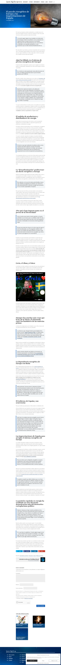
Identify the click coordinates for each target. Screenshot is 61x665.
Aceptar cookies (32, 660)
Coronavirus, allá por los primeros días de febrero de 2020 (30, 79)
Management (25, 2)
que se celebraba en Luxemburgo (30, 456)
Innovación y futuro (32, 555)
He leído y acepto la (25, 598)
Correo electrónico (19, 588)
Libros (46, 2)
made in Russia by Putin (30, 332)
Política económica (39, 555)
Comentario (18, 573)
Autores (10, 656)
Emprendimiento (37, 2)
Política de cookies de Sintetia (40, 663)
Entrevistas (19, 2)
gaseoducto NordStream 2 (21, 379)
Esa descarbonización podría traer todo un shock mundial (28, 197)
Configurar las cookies (54, 660)
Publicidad (11, 658)
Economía (31, 2)
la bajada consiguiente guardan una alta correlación (29, 337)
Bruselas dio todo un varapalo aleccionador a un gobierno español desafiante (29, 474)
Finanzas (42, 2)
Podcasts (51, 2)
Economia (23, 658)
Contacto (10, 660)
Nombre (17, 584)
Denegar (43, 660)
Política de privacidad (46, 663)
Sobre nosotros (11, 655)
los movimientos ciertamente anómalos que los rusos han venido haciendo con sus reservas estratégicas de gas (30, 354)
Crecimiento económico (24, 555)
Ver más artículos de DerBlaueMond (33, 560)
